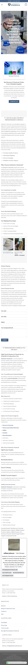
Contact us (3, 611)
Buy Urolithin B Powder (8, 252)
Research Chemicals (8, 425)
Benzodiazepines (7, 435)
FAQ (2, 614)
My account (4, 625)
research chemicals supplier (14, 658)
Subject (3, 322)
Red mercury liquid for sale (14, 657)
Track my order (5, 628)
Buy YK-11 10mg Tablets (18, 253)
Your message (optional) (7, 327)
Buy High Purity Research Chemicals (10, 630)
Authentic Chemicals (8, 659)
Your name (3, 311)
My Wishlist (4, 622)
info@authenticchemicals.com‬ (14, 645)
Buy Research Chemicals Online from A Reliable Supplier (14, 654)
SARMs (4, 430)
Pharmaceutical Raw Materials (11, 427)
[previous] (3, 248)
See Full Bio (18, 566)
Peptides (5, 432)
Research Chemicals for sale (8, 608)
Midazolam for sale (20, 659)
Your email (3, 316)
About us (3, 605)
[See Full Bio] (22, 567)
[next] (25, 248)
